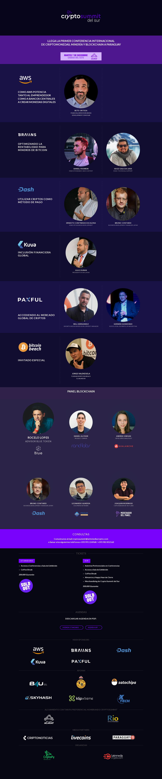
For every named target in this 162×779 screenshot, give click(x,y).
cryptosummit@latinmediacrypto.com (90, 539)
